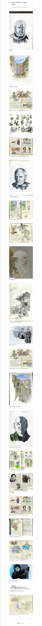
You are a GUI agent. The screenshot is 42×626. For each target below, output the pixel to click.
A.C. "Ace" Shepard (13, 580)
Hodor (11, 50)
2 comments (12, 280)
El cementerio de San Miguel (16, 469)
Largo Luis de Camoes (15, 536)
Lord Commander (14, 196)
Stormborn (12, 279)
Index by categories (21, 7)
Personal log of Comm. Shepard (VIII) (19, 613)
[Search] (32, 2)
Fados (10, 134)
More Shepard (13, 344)
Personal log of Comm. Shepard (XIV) (19, 110)
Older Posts (30, 618)
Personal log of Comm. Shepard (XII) (18, 242)
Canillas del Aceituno (15, 219)
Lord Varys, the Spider (15, 447)
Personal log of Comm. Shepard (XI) (18, 368)
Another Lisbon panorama (16, 591)
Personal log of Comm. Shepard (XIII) (19, 156)
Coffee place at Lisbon (15, 322)
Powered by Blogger (21, 623)
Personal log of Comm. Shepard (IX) (18, 560)
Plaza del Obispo (13, 86)
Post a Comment (13, 111)
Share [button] (10, 111)
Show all (30, 12)
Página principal (15, 7)
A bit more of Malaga (14, 406)
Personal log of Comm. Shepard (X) (18, 514)
